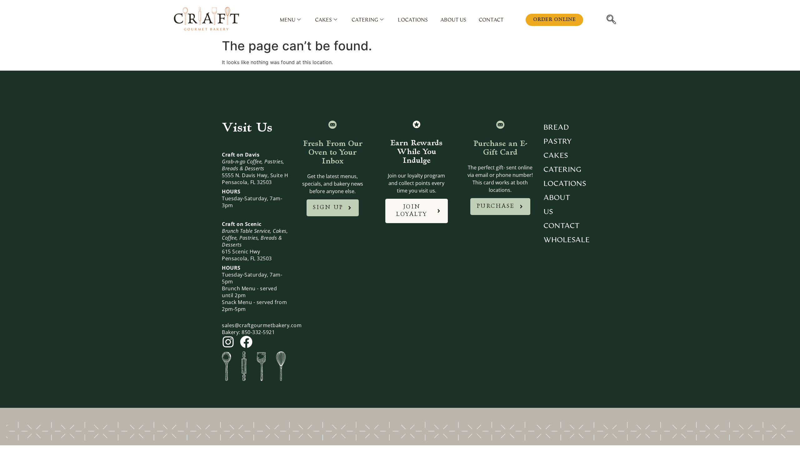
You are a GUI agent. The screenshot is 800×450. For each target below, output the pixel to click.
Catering (365, 20)
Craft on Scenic (242, 224)
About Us (453, 20)
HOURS (231, 191)
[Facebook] (246, 342)
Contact (491, 20)
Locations (413, 20)
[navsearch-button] (614, 20)
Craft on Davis (240, 154)
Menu (287, 20)
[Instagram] (228, 342)
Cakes (323, 20)
